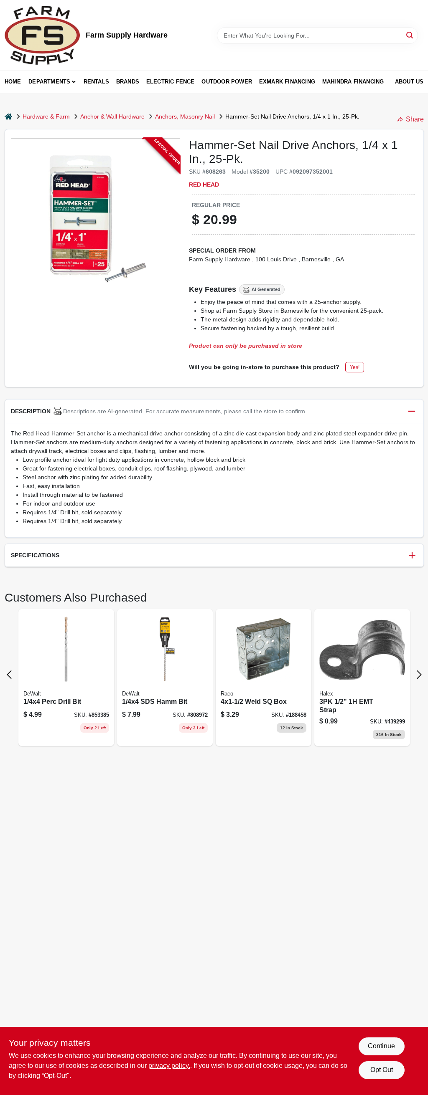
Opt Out (381, 1069)
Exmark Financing (287, 81)
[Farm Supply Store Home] (42, 35)
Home (13, 81)
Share (415, 119)
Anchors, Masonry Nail (185, 116)
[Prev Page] (9, 674)
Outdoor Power (226, 81)
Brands (127, 81)
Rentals (96, 81)
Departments (49, 81)
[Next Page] (419, 674)
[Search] (410, 35)
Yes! (354, 367)
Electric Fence (170, 81)
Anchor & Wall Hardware (112, 116)
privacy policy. (169, 1065)
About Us (409, 81)
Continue (381, 1045)
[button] (214, 411)
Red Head (204, 184)
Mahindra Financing (353, 81)
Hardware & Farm (46, 116)
